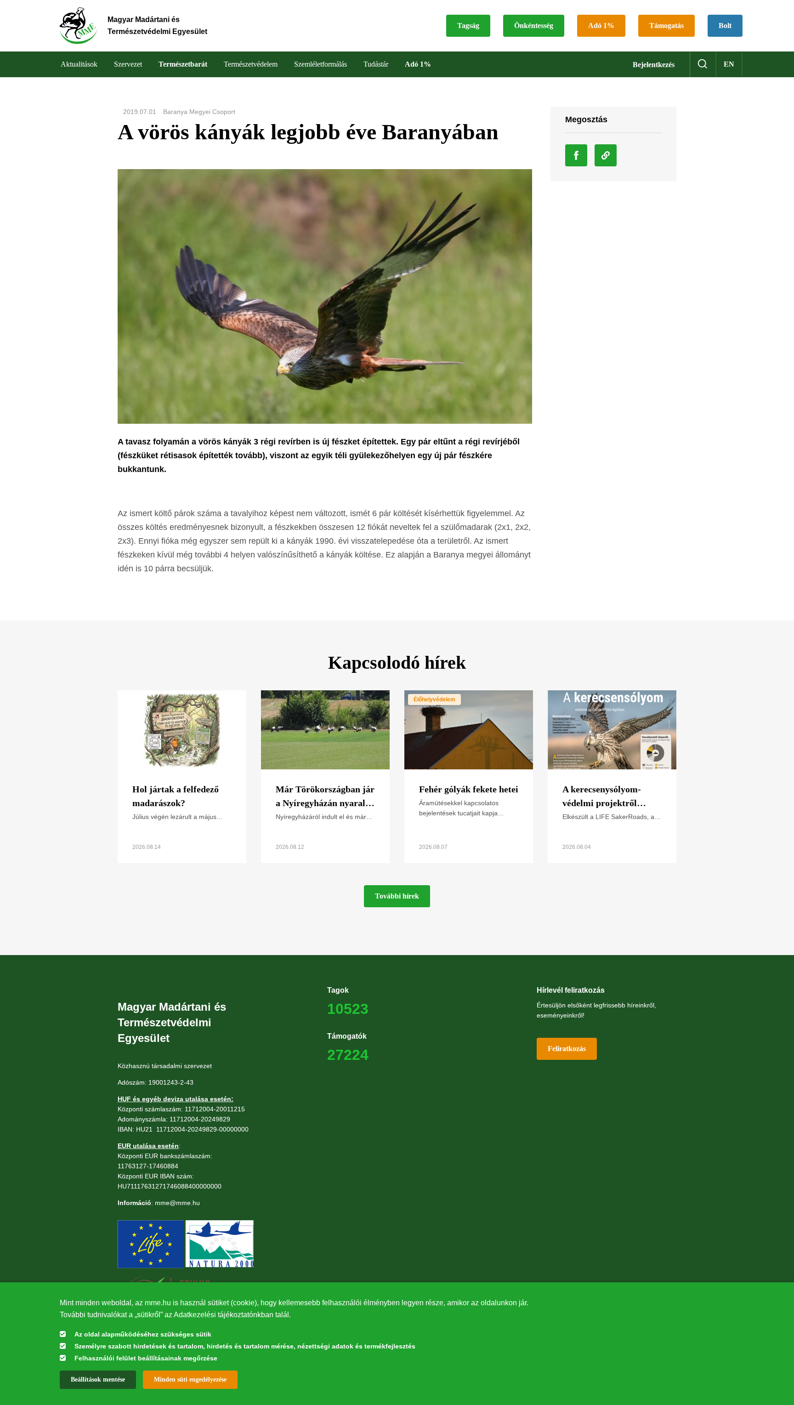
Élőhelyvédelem (434, 699)
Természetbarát (183, 64)
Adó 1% (601, 25)
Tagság (468, 25)
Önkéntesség (533, 25)
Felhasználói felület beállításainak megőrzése (145, 1358)
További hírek (397, 896)
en (729, 64)
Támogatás (666, 25)
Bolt (725, 25)
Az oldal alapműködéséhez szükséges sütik (142, 1334)
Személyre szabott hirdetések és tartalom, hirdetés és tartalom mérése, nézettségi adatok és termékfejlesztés (244, 1346)
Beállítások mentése (98, 1379)
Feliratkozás (567, 1048)
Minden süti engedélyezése (190, 1379)
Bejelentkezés (654, 64)
